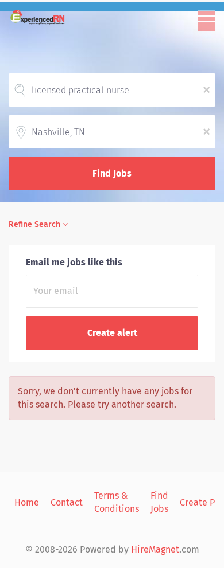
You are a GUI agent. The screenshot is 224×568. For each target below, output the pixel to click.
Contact (67, 502)
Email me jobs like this (74, 262)
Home (26, 502)
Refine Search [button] (34, 224)
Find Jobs (112, 173)
